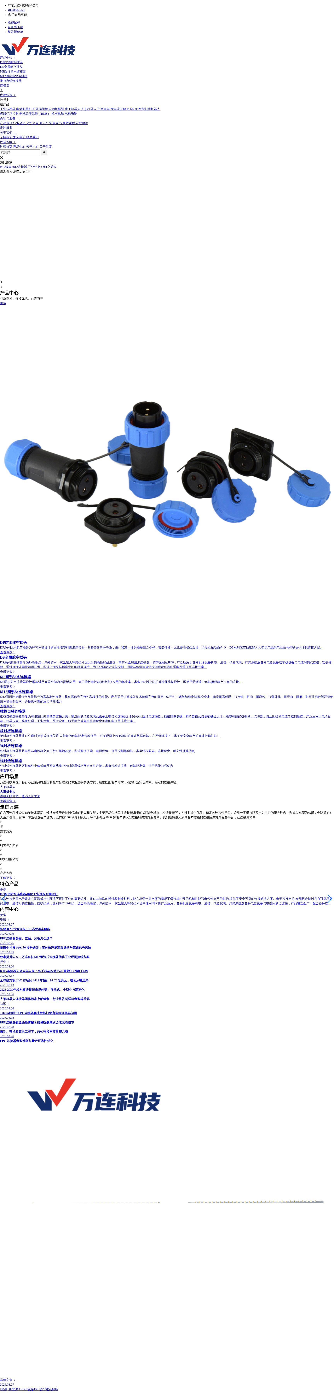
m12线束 (6, 166)
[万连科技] (167, 46)
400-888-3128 (16, 10)
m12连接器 (19, 166)
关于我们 (6, 132)
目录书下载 (15, 27)
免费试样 (14, 22)
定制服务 (6, 127)
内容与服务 (8, 118)
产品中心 (6, 57)
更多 (3, 303)
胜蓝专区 (6, 142)
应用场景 (6, 95)
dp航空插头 (48, 166)
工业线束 (34, 166)
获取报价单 (15, 31)
